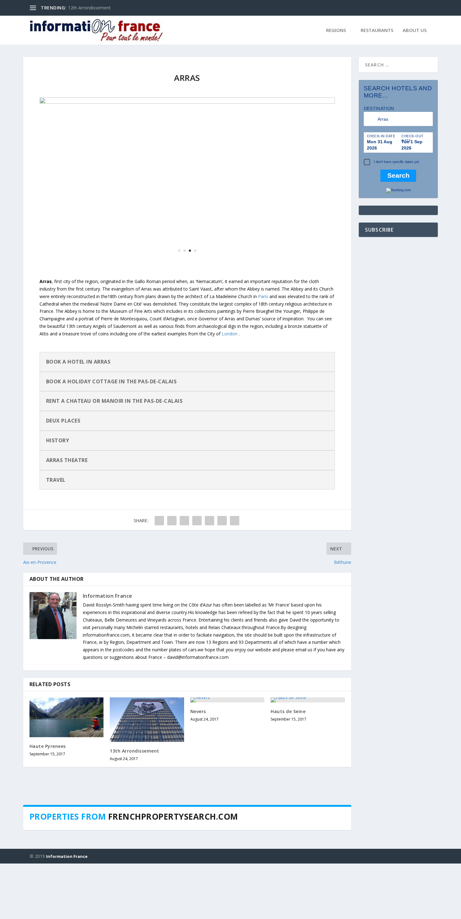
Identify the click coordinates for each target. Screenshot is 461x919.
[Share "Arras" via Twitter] (172, 576)
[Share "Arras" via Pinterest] (197, 576)
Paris (263, 352)
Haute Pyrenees (47, 802)
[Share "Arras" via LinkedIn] (209, 576)
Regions (336, 30)
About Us (415, 30)
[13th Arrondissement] (147, 775)
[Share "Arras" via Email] (222, 576)
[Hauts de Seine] (308, 755)
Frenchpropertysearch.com (173, 872)
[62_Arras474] (187, 317)
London (229, 389)
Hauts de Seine (288, 767)
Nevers (198, 767)
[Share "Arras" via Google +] (184, 576)
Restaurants (377, 30)
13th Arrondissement (134, 806)
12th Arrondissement (89, 8)
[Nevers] (227, 755)
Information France (107, 651)
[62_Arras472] (187, 102)
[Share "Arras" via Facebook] (159, 576)
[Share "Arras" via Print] (234, 576)
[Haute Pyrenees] (66, 773)
